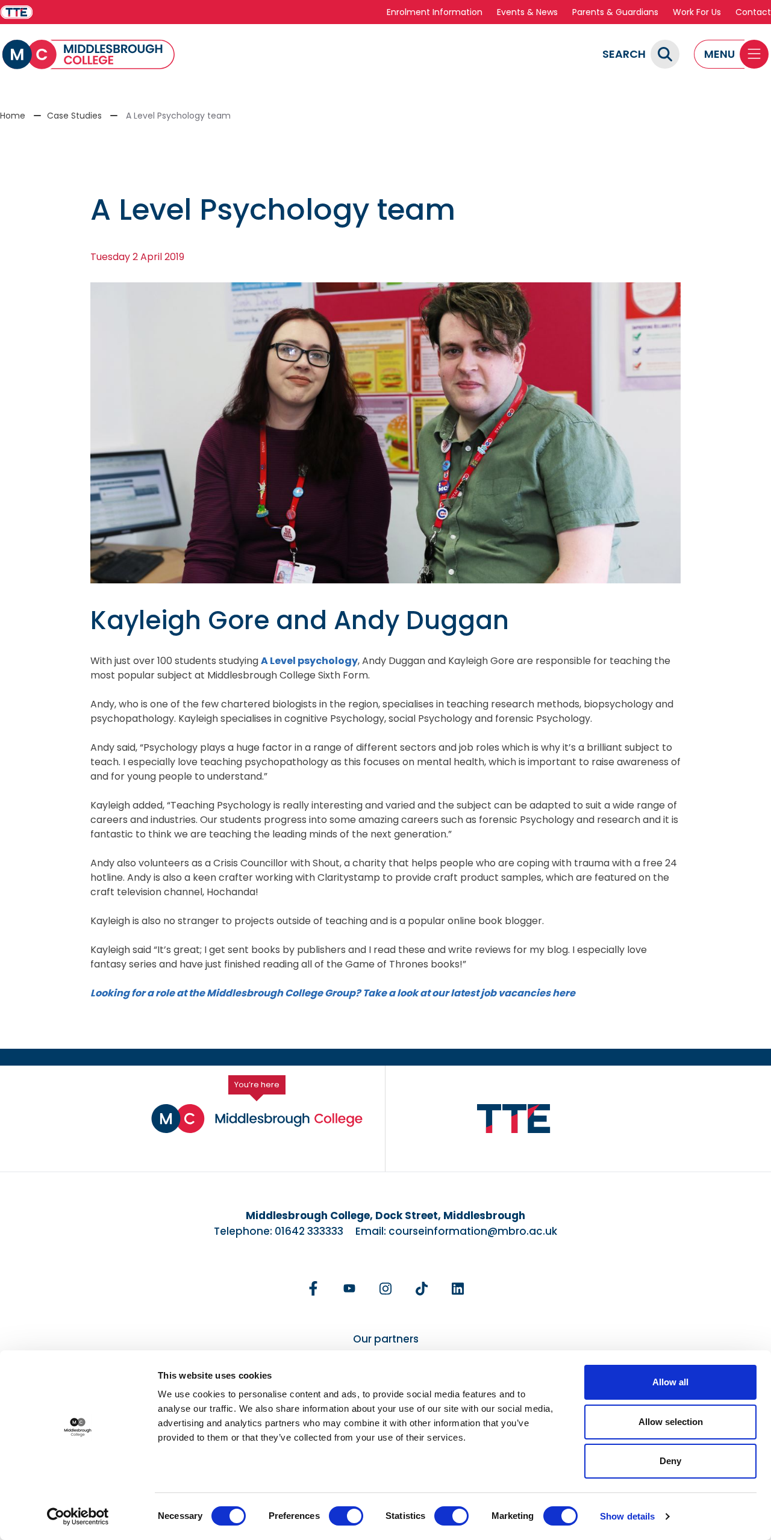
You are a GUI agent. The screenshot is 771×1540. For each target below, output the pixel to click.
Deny (670, 1461)
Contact (753, 12)
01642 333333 (309, 1231)
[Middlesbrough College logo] (257, 1118)
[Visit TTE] (16, 12)
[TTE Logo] (514, 1119)
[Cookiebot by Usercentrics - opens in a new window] (78, 1516)
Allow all (670, 1382)
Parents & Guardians (615, 12)
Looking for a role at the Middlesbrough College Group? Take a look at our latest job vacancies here (332, 993)
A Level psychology (309, 661)
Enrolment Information (434, 12)
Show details (627, 1516)
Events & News (527, 12)
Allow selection (670, 1422)
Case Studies (74, 116)
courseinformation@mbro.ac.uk (473, 1231)
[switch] (346, 1516)
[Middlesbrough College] (88, 54)
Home (12, 116)
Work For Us (697, 12)
